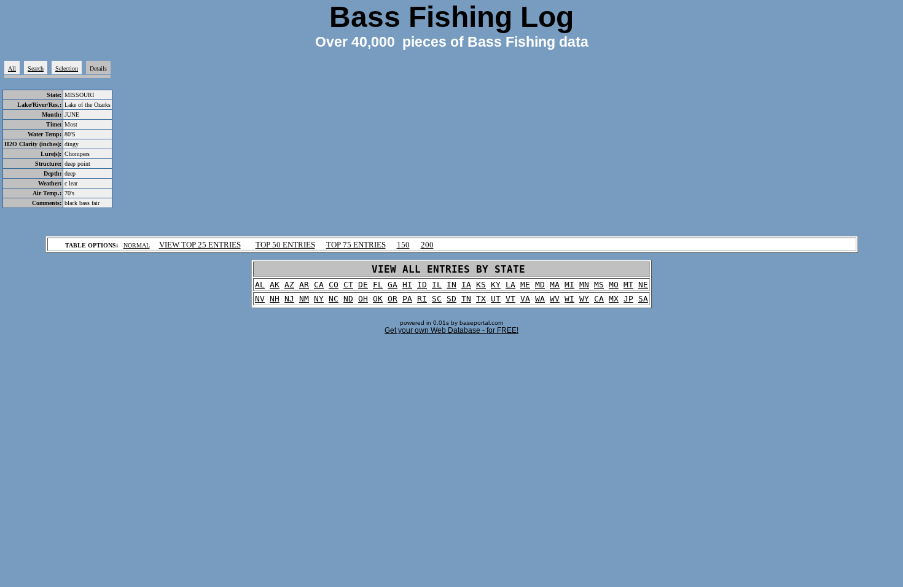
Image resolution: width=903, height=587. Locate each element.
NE (643, 284)
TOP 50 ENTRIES (285, 244)
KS (481, 284)
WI (569, 298)
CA (319, 284)
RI (422, 298)
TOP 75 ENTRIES (356, 244)
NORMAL (136, 245)
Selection (66, 68)
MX (614, 298)
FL (378, 284)
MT (628, 284)
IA (466, 284)
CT (348, 284)
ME (525, 284)
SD (451, 298)
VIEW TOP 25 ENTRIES (200, 244)
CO (333, 284)
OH (363, 298)
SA (643, 298)
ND (348, 298)
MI (569, 284)
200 (427, 244)
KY (496, 284)
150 (403, 244)
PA (407, 298)
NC (333, 298)
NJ (289, 298)
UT (496, 298)
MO (614, 284)
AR (304, 284)
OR (392, 298)
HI (407, 284)
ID (422, 284)
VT (510, 298)
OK (378, 298)
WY (584, 298)
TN (466, 298)
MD (540, 284)
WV (555, 298)
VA (525, 298)
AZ (289, 284)
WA (540, 298)
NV (260, 298)
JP (628, 298)
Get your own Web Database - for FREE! (451, 330)
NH (275, 298)
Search (36, 68)
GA (392, 284)
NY (319, 298)
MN (584, 284)
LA (510, 284)
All (12, 68)
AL (260, 284)
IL (437, 284)
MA (555, 284)
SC (437, 298)
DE (363, 284)
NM (304, 298)
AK (275, 284)
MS (599, 284)
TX (481, 298)
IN (451, 284)
